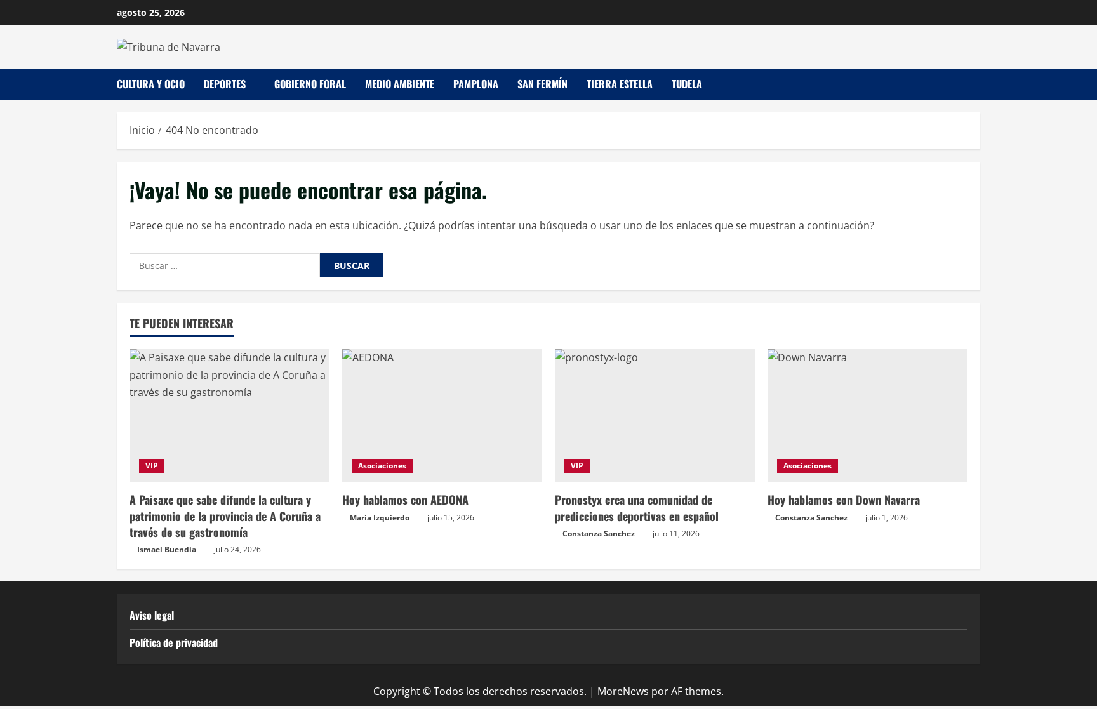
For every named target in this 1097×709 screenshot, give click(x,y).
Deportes (225, 83)
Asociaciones (382, 465)
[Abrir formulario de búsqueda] (976, 84)
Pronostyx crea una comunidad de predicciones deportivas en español (637, 507)
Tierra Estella (620, 83)
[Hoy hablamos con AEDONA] (442, 415)
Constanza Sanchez (598, 533)
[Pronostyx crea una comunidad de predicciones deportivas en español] (655, 415)
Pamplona (475, 83)
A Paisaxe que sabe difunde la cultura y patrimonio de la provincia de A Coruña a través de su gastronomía (225, 515)
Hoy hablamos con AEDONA (405, 499)
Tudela (687, 83)
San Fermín (542, 83)
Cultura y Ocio (151, 83)
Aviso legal (152, 615)
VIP (151, 465)
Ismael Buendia (166, 549)
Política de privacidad (174, 642)
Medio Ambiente (399, 83)
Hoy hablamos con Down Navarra (844, 499)
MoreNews (623, 691)
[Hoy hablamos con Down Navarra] (867, 415)
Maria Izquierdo (379, 517)
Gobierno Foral (310, 83)
